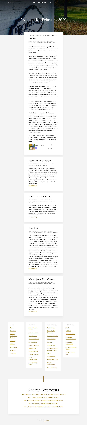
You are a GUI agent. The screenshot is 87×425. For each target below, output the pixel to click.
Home (12, 327)
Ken (29, 397)
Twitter (68, 327)
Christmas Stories (34, 339)
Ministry (12, 344)
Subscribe (13, 353)
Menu (75, 2)
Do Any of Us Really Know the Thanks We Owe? (45, 397)
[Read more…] (33, 186)
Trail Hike (33, 228)
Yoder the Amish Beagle (40, 160)
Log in (48, 420)
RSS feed (68, 331)
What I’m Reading (52, 367)
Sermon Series (51, 339)
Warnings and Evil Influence (42, 279)
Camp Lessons (33, 336)
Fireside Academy (41, 42)
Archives (12, 350)
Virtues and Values (41, 165)
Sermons (12, 341)
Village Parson (51, 356)
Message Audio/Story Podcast (13, 336)
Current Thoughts (34, 345)
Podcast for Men (70, 334)
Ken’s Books (13, 347)
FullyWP (45, 421)
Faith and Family (41, 232)
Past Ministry (51, 327)
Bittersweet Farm (44, 2)
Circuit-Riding (33, 342)
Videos (49, 353)
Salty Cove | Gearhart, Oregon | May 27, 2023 (45, 403)
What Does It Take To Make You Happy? (43, 36)
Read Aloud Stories (52, 336)
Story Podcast (51, 345)
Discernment (32, 348)
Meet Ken (13, 331)
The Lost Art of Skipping (40, 196)
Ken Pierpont (25, 394)
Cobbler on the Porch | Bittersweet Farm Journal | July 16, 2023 (48, 394)
